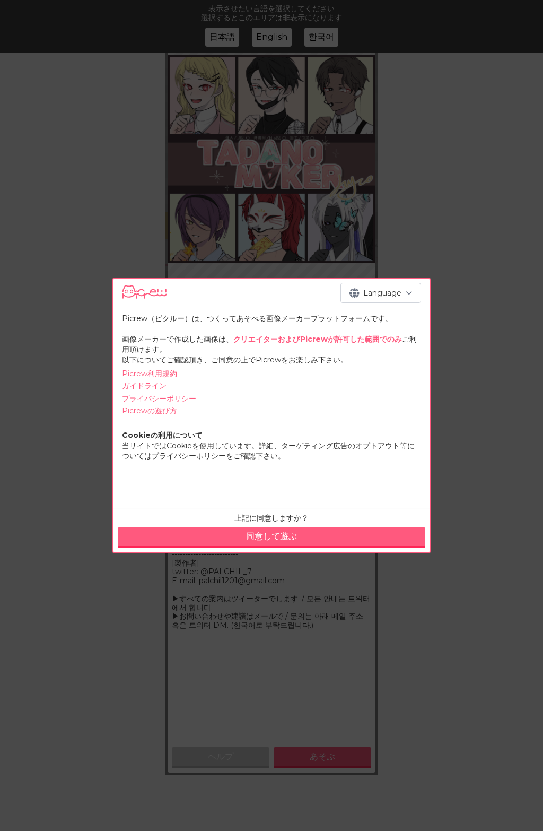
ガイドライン (144, 386)
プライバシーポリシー (159, 398)
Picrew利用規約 (149, 373)
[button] (380, 293)
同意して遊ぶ (271, 536)
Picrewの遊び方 (149, 411)
